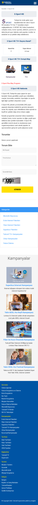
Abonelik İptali (6, 470)
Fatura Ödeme (8, 243)
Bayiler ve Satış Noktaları (10, 482)
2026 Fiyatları (6, 448)
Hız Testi (4, 396)
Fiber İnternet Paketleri (11, 225)
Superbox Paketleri (10, 230)
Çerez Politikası (7, 488)
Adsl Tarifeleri (6, 440)
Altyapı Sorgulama (8, 473)
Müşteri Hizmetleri (8, 401)
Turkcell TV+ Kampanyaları (13, 234)
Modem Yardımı (7, 465)
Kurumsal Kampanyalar (9, 433)
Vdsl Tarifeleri (6, 445)
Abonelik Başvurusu (10, 216)
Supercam (5, 458)
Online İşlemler (7, 388)
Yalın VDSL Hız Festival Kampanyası (19, 367)
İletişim (4, 480)
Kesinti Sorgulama (8, 399)
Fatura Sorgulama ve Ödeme (11, 390)
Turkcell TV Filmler (8, 409)
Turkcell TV (5, 455)
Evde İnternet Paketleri (11, 221)
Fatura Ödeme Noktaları (9, 404)
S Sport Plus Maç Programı (11, 83)
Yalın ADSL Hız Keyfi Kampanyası (19, 312)
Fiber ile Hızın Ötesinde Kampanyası (19, 340)
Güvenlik (4, 467)
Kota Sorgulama (7, 393)
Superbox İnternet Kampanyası (19, 285)
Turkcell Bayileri (7, 485)
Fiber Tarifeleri (6, 443)
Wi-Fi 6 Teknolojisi (7, 412)
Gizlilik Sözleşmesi (8, 491)
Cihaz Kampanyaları (10, 239)
